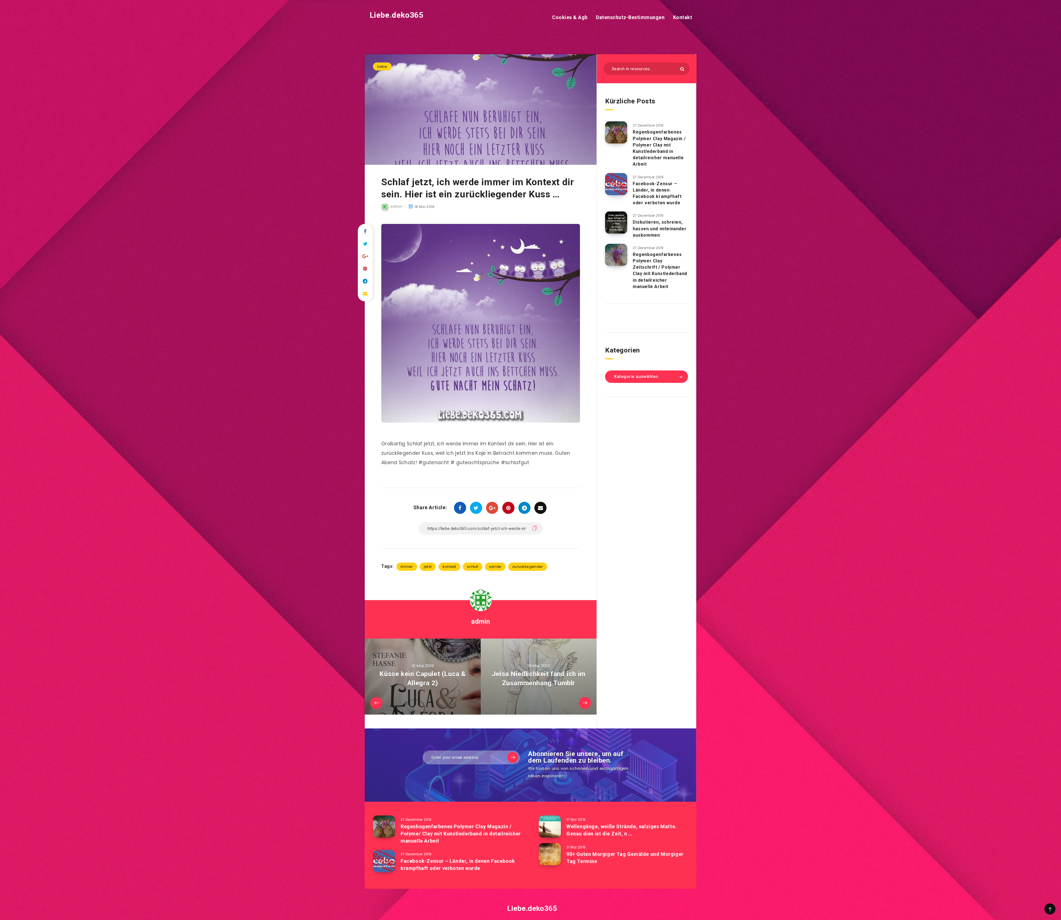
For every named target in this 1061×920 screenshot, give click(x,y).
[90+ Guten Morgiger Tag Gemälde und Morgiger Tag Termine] (550, 854)
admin (480, 621)
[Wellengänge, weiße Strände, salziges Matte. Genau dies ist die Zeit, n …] (550, 827)
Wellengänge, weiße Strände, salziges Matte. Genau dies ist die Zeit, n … (621, 830)
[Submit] (682, 69)
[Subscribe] (512, 757)
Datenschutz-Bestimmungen (630, 17)
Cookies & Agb (570, 17)
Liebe (382, 66)
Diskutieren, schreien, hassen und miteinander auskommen (659, 228)
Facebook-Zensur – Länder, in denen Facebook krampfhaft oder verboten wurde (657, 193)
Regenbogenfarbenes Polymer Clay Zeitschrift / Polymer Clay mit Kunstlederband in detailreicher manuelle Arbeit (660, 270)
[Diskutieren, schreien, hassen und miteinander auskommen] (616, 222)
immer (407, 566)
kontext (449, 566)
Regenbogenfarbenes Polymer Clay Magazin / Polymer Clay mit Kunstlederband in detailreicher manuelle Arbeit (659, 148)
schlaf (472, 566)
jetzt (428, 566)
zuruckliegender (527, 566)
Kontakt (682, 17)
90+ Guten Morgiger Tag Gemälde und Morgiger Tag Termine (625, 857)
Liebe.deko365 (395, 15)
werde (495, 566)
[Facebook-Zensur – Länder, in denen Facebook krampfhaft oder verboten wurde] (616, 184)
